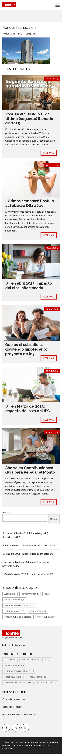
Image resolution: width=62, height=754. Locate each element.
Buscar (6, 512)
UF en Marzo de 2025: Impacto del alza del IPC (27, 408)
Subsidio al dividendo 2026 (17, 617)
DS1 (47, 594)
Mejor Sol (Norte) (14, 611)
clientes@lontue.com (17, 645)
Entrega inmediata (14, 600)
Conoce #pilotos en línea (13, 699)
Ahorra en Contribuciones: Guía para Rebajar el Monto (30, 470)
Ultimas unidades (46, 617)
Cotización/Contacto (12, 706)
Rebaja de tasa (38, 611)
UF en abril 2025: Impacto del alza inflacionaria (28, 285)
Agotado (10, 594)
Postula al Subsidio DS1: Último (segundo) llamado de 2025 (29, 119)
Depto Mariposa (30, 594)
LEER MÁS (48, 152)
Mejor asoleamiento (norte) (19, 605)
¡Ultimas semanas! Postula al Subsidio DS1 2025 (29, 203)
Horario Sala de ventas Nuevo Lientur (19, 714)
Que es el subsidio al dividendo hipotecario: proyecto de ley (26, 349)
